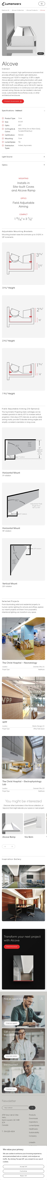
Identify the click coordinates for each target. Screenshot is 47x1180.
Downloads (33, 1118)
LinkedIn (32, 1142)
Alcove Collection (18, 10)
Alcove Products (32, 10)
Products (32, 1115)
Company (33, 1136)
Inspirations (33, 1122)
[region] (23, 1163)
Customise (23, 1171)
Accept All (23, 1166)
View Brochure (11, 946)
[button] (5, 847)
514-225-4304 (11, 1056)
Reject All (23, 1175)
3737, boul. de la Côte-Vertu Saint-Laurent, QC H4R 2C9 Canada (11, 1120)
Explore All (5, 10)
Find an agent (11, 1023)
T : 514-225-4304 (8, 1131)
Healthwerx (33, 1129)
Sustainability (34, 1132)
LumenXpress (34, 1125)
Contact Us (10, 1089)
